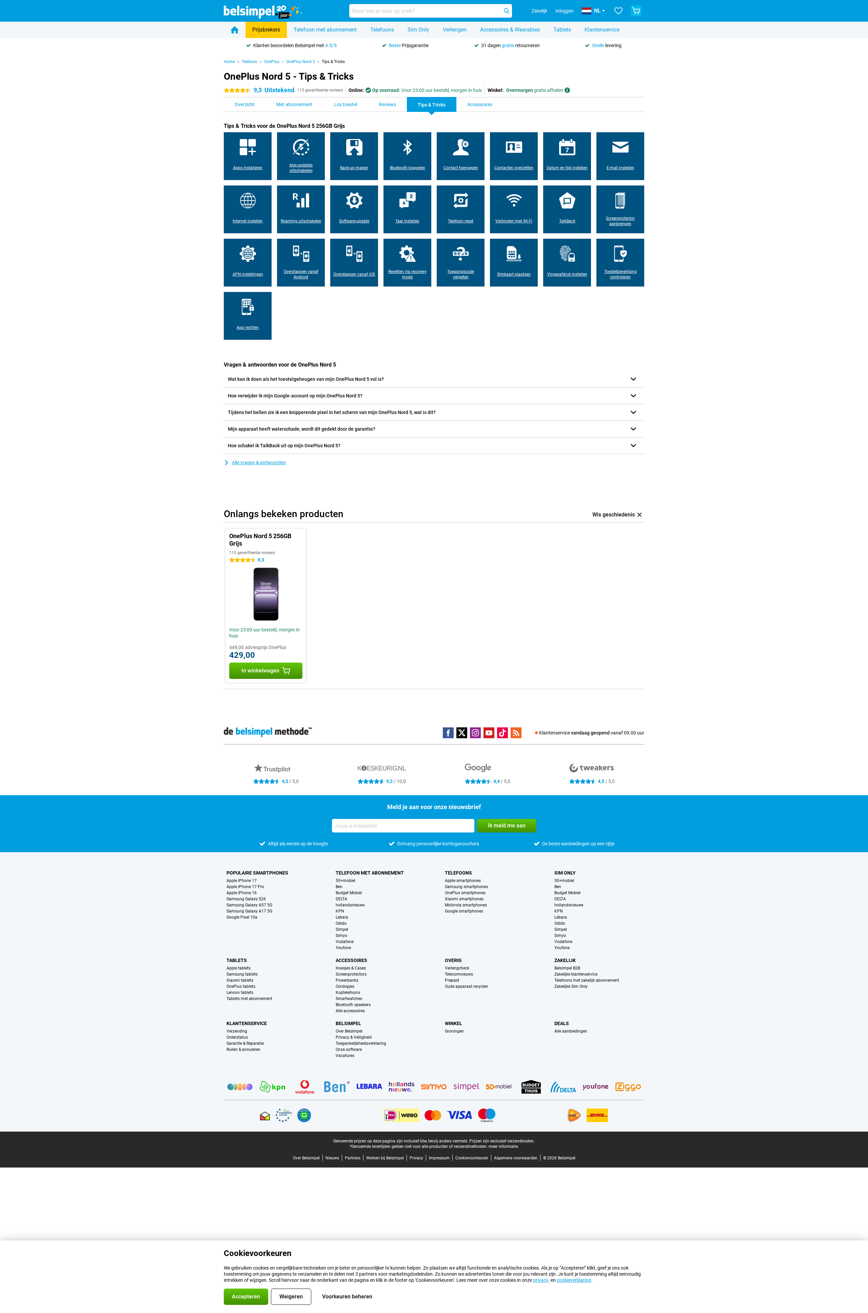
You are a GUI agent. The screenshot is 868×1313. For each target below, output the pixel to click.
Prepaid (452, 980)
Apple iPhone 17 (241, 880)
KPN (340, 911)
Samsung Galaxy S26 (246, 899)
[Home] (234, 30)
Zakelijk (565, 960)
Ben (339, 886)
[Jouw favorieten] (618, 11)
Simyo (341, 935)
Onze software (349, 1049)
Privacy (416, 1158)
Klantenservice (602, 29)
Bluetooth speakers (353, 1004)
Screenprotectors (351, 974)
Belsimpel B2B (567, 968)
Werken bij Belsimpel (385, 1158)
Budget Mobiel (349, 892)
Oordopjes (345, 986)
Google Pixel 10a (241, 917)
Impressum (439, 1158)
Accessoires (351, 960)
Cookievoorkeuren (471, 1158)
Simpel (342, 929)
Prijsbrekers (266, 29)
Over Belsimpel (349, 1031)
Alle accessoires (350, 1010)
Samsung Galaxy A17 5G (249, 911)
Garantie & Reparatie (245, 1043)
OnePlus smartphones (465, 892)
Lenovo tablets (239, 992)
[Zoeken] (506, 10)
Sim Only (418, 29)
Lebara (342, 917)
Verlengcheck (457, 968)
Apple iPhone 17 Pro (245, 886)
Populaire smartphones (257, 873)
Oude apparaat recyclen (466, 986)
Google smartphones (464, 911)
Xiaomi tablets (239, 980)
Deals (561, 1023)
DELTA (341, 899)
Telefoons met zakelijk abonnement (586, 980)
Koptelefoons (348, 992)
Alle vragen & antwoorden (259, 462)
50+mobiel (345, 880)
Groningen (454, 1031)
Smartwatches (349, 998)
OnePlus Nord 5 (300, 61)
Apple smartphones (463, 880)
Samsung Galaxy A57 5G (249, 905)
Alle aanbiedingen (570, 1031)
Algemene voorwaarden (515, 1158)
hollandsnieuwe (350, 905)
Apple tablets (238, 968)
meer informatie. (504, 1146)
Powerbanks (347, 980)
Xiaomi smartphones (464, 899)
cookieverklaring (574, 1280)
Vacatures (345, 1055)
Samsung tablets (242, 974)
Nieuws (332, 1158)
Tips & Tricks (333, 61)
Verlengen (455, 29)
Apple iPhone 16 (241, 892)
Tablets (562, 29)
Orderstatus (237, 1037)
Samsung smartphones (466, 886)
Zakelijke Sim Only (571, 986)
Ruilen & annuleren (243, 1049)
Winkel (453, 1023)
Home (229, 61)
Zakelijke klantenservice (575, 974)
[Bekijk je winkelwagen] (636, 11)
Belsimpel (348, 1023)
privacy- (541, 1280)
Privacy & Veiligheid (354, 1037)
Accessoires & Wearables (510, 29)
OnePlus (271, 61)
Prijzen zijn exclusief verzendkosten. (502, 1141)
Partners (352, 1158)
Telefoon (249, 61)
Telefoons (382, 29)
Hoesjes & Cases (351, 968)
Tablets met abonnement (249, 998)
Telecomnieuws (459, 974)
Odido (341, 923)
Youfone (343, 947)
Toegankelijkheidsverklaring (361, 1043)
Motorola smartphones (466, 905)
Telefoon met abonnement (325, 29)
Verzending (236, 1031)
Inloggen (564, 11)
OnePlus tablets (240, 986)
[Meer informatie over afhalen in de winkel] (567, 90)
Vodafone (345, 941)
